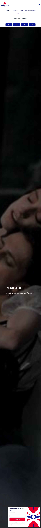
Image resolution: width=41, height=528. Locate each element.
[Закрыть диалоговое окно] (39, 507)
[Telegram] (24, 24)
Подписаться (17, 519)
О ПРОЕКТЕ (8, 10)
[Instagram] (9, 24)
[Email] (32, 24)
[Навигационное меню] (39, 4)
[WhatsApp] (16, 24)
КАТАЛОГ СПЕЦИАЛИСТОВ (30, 10)
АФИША (21, 10)
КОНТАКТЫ (15, 10)
